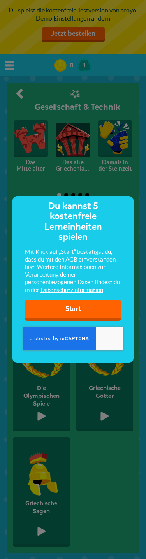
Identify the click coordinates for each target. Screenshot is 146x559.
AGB (71, 259)
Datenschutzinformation (71, 290)
